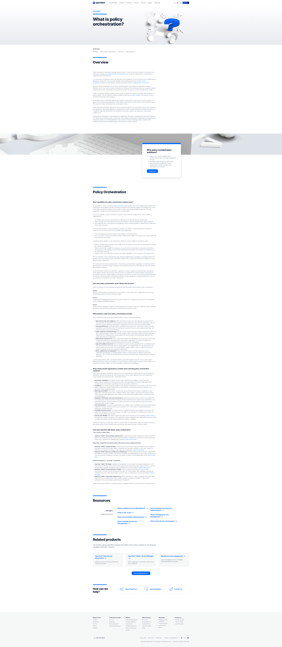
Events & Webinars (146, 621)
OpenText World (146, 623)
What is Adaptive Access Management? (132, 508)
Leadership (112, 621)
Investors (95, 623)
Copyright (143, 641)
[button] (113, 2)
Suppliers (95, 628)
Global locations (179, 621)
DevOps (128, 630)
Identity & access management (172, 556)
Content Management (131, 626)
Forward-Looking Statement (171, 637)
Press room (145, 619)
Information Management (132, 619)
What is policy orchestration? (108, 51)
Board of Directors (113, 623)
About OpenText (131, 589)
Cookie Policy (158, 637)
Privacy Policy (143, 637)
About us (111, 619)
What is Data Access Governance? (162, 521)
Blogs (143, 628)
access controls (150, 415)
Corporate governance (115, 626)
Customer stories (163, 623)
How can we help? (179, 619)
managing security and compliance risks (117, 74)
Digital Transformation (131, 628)
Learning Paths (162, 625)
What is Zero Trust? (124, 513)
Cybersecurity (129, 623)
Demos (160, 627)
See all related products (141, 573)
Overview (95, 51)
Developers (96, 621)
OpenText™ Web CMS (184, 641)
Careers (95, 619)
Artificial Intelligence (130, 621)
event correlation (136, 95)
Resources (121, 51)
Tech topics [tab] (109, 510)
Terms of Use (151, 637)
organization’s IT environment (141, 83)
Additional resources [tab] (107, 514)
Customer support (179, 623)
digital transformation (119, 205)
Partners (95, 626)
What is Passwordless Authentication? (131, 517)
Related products (130, 51)
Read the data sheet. (131, 439)
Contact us (152, 171)
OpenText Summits (146, 626)
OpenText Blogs (155, 589)
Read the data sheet (138, 450)
